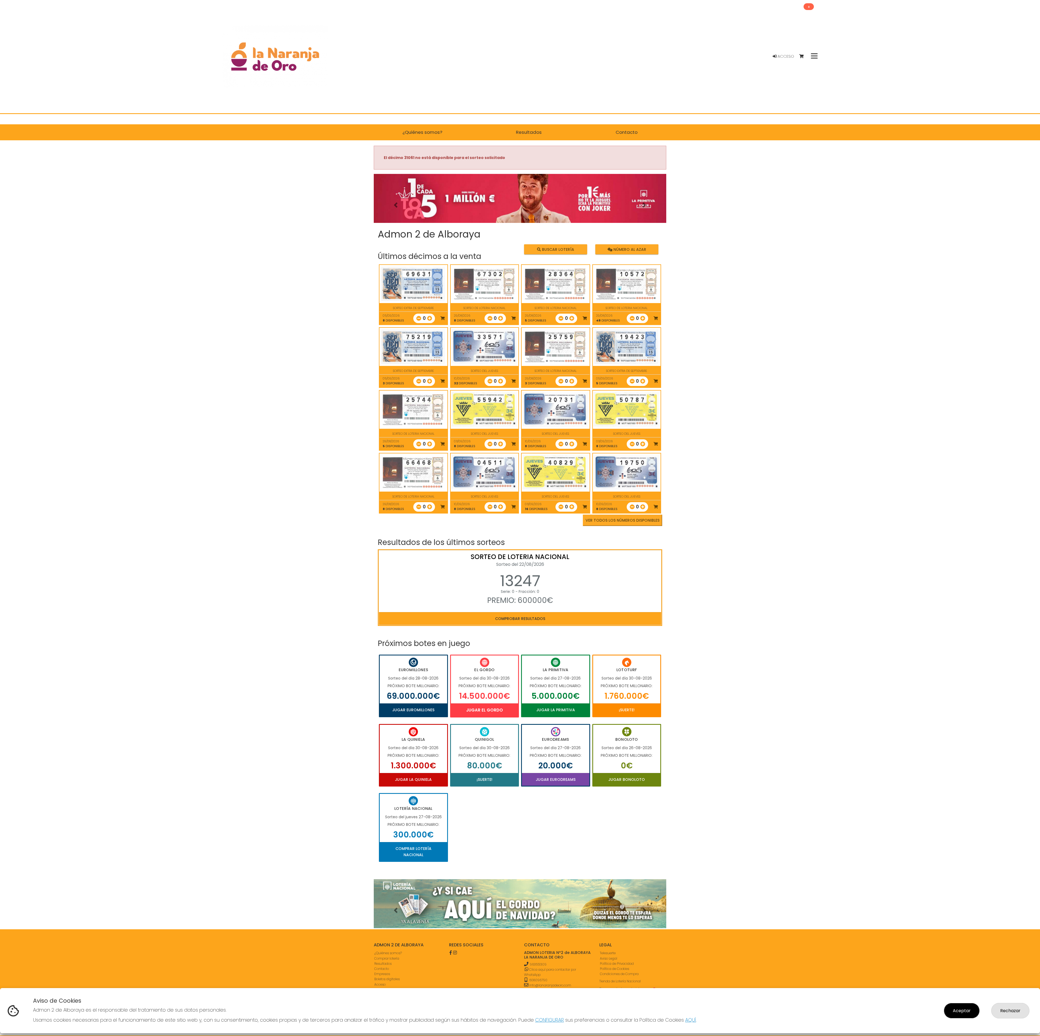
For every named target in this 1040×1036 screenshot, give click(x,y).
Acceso (785, 56)
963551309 (538, 964)
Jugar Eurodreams (556, 779)
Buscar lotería (557, 249)
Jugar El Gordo (484, 710)
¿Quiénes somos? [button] (422, 132)
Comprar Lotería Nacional (413, 851)
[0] (804, 56)
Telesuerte (608, 953)
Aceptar (962, 1011)
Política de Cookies (614, 968)
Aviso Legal (608, 958)
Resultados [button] (529, 132)
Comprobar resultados (520, 618)
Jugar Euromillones (413, 710)
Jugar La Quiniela (413, 779)
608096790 (537, 979)
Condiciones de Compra (619, 973)
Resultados (383, 963)
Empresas (382, 973)
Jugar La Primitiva (555, 710)
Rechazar (1010, 1011)
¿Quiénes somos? (388, 953)
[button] (396, 205)
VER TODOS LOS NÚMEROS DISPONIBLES (622, 520)
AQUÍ (690, 1019)
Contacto (381, 968)
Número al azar (629, 249)
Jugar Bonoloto (626, 779)
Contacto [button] (627, 132)
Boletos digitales (387, 979)
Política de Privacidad (617, 963)
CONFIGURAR (549, 1019)
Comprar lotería (386, 958)
